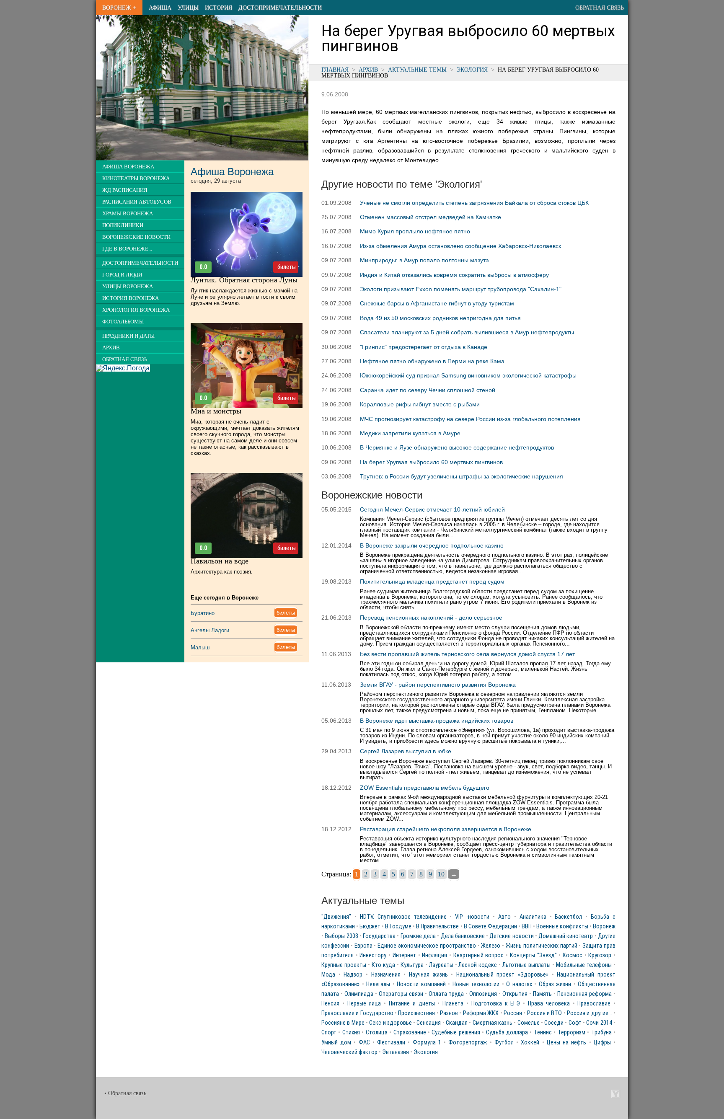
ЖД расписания (124, 190)
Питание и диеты (412, 1003)
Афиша (160, 7)
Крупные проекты (343, 965)
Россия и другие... (589, 1013)
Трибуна (601, 1032)
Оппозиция (483, 994)
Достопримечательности (280, 7)
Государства (379, 936)
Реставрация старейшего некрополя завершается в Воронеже (445, 829)
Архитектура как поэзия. (222, 572)
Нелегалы (378, 984)
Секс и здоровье (390, 1022)
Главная (335, 69)
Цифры (602, 1042)
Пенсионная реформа (584, 994)
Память (542, 994)
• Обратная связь (125, 1093)
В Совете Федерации (490, 926)
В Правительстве (437, 926)
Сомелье (528, 1022)
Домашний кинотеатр (565, 936)
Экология (472, 69)
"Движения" (336, 916)
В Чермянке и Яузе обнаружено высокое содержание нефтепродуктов (457, 447)
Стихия (351, 1032)
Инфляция (434, 955)
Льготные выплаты (526, 965)
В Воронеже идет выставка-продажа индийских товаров (436, 720)
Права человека (549, 1003)
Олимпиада (358, 994)
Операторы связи (401, 994)
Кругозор (599, 955)
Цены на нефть (566, 1042)
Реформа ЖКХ (481, 1013)
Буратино (203, 613)
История (218, 7)
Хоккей (530, 1042)
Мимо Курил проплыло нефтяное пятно (415, 231)
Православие (593, 1003)
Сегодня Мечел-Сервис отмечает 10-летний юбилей (432, 509)
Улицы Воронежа (127, 286)
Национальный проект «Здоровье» (502, 974)
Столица (377, 1032)
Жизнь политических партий (541, 945)
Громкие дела (418, 936)
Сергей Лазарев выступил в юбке (405, 751)
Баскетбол (568, 916)
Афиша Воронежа (128, 167)
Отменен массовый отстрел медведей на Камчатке (430, 217)
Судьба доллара (507, 1032)
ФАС (364, 1042)
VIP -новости (472, 916)
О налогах (519, 984)
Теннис (543, 1032)
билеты (286, 267)
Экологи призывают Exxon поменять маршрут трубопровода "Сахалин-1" (460, 289)
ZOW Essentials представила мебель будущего (424, 787)
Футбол (504, 1042)
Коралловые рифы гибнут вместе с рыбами (420, 404)
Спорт (328, 1032)
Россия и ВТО (544, 1013)
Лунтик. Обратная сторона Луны (244, 280)
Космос (572, 955)
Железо (490, 945)
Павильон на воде (219, 561)
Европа (363, 945)
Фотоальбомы (123, 322)
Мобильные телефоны (584, 965)
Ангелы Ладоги (210, 630)
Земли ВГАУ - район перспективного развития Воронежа (438, 684)
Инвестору (372, 955)
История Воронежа (130, 298)
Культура (412, 965)
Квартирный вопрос (478, 955)
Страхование (409, 1032)
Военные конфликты (562, 926)
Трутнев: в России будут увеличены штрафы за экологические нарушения (461, 476)
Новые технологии (476, 984)
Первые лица (364, 1003)
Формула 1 (427, 1042)
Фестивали (391, 1042)
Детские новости (511, 936)
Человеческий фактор (349, 1052)
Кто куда (383, 965)
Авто (504, 916)
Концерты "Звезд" (533, 955)
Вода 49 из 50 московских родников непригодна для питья (440, 318)
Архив (368, 69)
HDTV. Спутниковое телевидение (403, 916)
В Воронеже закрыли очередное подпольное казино (432, 545)
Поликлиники (122, 225)
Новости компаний (421, 984)
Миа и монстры (216, 411)
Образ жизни (555, 984)
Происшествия (416, 1013)
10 (441, 874)
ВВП (527, 926)
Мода (328, 974)
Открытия (514, 994)
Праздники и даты (128, 336)
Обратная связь (599, 7)
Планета (452, 1003)
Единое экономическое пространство (427, 945)
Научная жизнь (428, 974)
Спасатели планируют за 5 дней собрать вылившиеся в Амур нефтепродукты (467, 332)
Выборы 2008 (341, 936)
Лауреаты (441, 965)
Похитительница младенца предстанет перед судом (432, 581)
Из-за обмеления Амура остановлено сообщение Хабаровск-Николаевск (460, 246)
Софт (575, 1022)
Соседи (554, 1022)
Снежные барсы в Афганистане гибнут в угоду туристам (437, 303)
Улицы (188, 7)
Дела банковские (463, 936)
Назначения (386, 974)
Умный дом (336, 1042)
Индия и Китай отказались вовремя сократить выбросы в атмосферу (454, 274)
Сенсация (428, 1022)
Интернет (404, 955)
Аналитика (533, 916)
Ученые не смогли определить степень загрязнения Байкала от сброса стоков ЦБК (474, 202)
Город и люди (122, 275)
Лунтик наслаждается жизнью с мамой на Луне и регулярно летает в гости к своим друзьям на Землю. (244, 296)
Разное (449, 1013)
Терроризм (571, 1032)
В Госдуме (398, 926)
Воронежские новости (136, 237)
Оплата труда (446, 994)
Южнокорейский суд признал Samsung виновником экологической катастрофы (468, 375)
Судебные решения (456, 1032)
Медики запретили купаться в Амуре (410, 433)
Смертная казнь (492, 1022)
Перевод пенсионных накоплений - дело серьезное (431, 617)
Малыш (200, 647)
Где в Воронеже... (127, 249)
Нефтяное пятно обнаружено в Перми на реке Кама (432, 361)
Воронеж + (119, 7)
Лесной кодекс (477, 965)
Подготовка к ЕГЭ (495, 1003)
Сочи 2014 (599, 1022)
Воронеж (604, 926)
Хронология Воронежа (136, 310)
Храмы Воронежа (127, 214)
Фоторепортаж (467, 1042)
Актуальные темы (417, 69)
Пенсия (330, 1003)
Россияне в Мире (343, 1022)
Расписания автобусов (136, 202)
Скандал (457, 1022)
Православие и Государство (357, 1013)
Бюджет (369, 926)
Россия (513, 1013)
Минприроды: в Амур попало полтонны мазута (424, 260)
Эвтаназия (395, 1052)
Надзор (353, 974)
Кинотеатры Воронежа (136, 178)
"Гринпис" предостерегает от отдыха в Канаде (423, 347)
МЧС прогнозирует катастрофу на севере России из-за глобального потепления (470, 419)
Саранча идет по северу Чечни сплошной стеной (427, 390)
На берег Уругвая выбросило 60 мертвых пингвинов (431, 462)
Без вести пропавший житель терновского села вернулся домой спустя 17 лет (467, 654)
